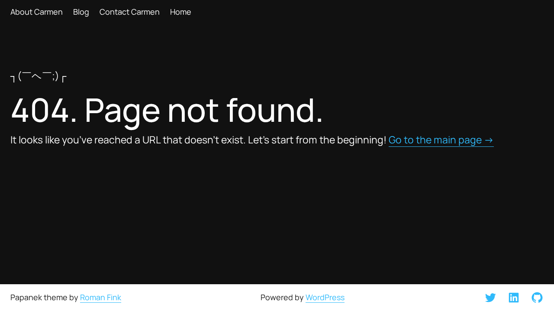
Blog (81, 12)
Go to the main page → (441, 139)
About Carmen (36, 12)
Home (180, 12)
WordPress (325, 297)
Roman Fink (100, 297)
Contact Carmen (130, 12)
